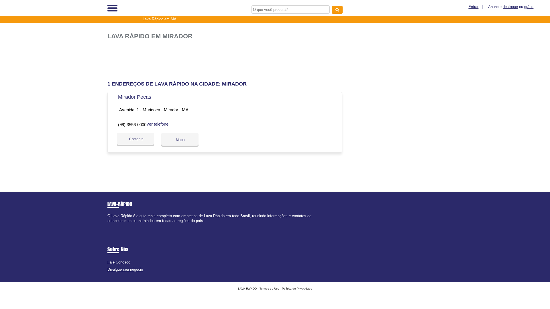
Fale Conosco (118, 262)
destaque (510, 7)
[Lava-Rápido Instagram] (114, 225)
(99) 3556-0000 (132, 124)
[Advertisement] (227, 58)
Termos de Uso (269, 288)
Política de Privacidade (297, 288)
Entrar (473, 7)
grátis (528, 7)
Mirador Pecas (134, 97)
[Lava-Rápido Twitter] (111, 225)
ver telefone (157, 124)
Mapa (180, 140)
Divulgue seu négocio (125, 269)
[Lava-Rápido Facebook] (108, 225)
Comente (136, 139)
